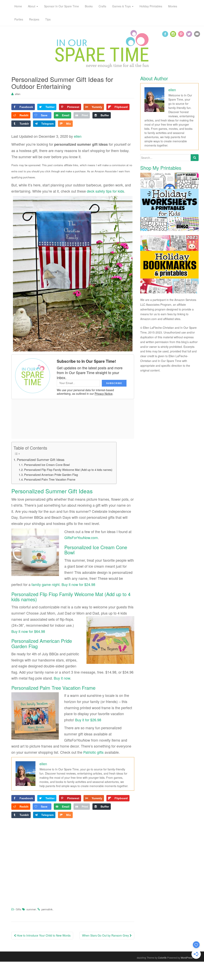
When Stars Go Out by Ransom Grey (106, 935)
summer (31, 909)
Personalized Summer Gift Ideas (40, 459)
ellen (17, 94)
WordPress (187, 957)
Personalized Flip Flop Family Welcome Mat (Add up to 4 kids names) (68, 469)
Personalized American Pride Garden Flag (51, 474)
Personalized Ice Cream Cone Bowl (47, 465)
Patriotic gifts (93, 752)
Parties (18, 19)
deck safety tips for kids (105, 191)
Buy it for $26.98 (88, 719)
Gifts (18, 909)
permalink (47, 909)
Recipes (34, 19)
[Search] (195, 157)
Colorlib (162, 957)
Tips (48, 19)
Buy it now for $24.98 (78, 584)
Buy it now (62, 678)
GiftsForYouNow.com (81, 537)
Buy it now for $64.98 (28, 631)
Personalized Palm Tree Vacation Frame (49, 479)
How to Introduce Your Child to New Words (43, 935)
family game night (45, 584)
